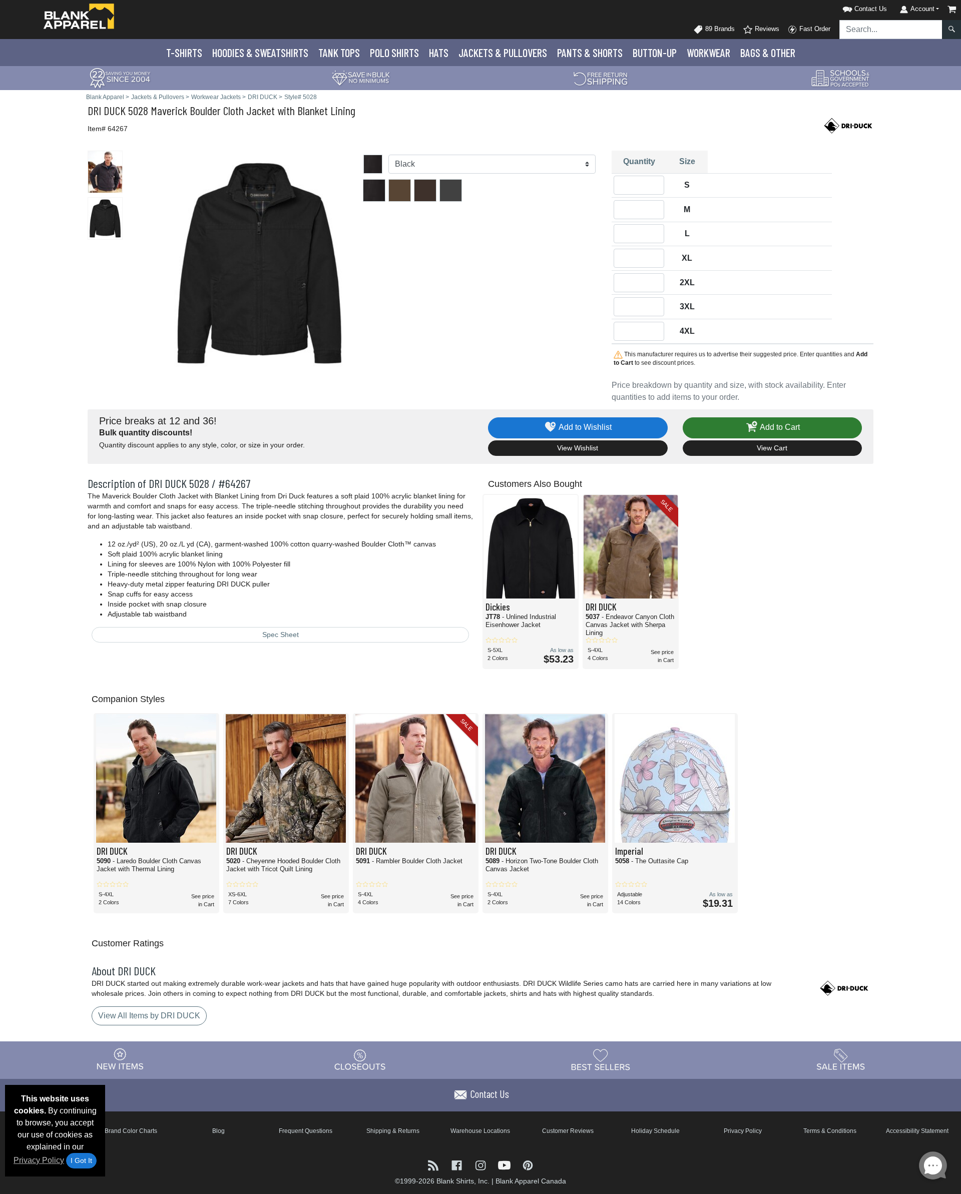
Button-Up (655, 52)
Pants (590, 52)
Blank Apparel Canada (531, 1181)
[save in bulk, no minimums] (360, 77)
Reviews (766, 29)
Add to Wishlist (584, 427)
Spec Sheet (280, 635)
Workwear (708, 52)
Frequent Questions (305, 1130)
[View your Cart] (952, 9)
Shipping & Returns (392, 1130)
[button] (852, 7)
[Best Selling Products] (600, 1059)
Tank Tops (339, 52)
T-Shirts (184, 52)
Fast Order (813, 29)
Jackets (502, 52)
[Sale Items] (840, 1059)
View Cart (772, 448)
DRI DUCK (107, 110)
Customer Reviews (568, 1130)
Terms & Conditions (829, 1130)
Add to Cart (779, 427)
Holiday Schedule (655, 1130)
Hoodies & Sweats (260, 52)
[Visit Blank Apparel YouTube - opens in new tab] (505, 1164)
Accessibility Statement (917, 1130)
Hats (438, 52)
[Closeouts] (360, 1059)
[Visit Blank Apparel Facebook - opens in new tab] (457, 1164)
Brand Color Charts (131, 1130)
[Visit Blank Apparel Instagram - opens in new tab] (481, 1164)
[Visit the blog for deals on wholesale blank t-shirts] (434, 1164)
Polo (394, 52)
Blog (218, 1130)
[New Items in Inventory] (120, 1059)
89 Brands (719, 29)
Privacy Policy (39, 1160)
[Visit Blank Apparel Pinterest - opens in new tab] (528, 1164)
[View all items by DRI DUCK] (848, 125)
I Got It (81, 1160)
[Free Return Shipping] (600, 77)
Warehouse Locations (480, 1130)
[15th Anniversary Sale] (120, 77)
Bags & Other (767, 52)
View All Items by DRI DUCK (149, 1015)
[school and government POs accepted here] (841, 78)
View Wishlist (577, 448)
